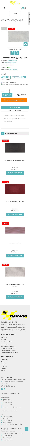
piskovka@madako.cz (8, 438)
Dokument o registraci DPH (8, 348)
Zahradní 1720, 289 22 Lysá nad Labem (9, 400)
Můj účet (3, 339)
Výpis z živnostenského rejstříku (9, 352)
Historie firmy (4, 359)
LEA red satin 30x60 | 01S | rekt (15, 201)
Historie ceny (13, 82)
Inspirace (3, 368)
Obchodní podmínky (6, 344)
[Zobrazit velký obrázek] (25, 44)
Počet (2, 91)
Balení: (2, 62)
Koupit (8, 95)
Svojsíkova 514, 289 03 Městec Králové (13, 381)
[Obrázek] (4, 28)
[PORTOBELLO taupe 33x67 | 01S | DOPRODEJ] (15, 271)
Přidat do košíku (16, 173)
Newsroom (4, 364)
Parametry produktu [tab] (15, 110)
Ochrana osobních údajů (7, 346)
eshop (7, 19)
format (21, 19)
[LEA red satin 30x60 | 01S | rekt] (15, 189)
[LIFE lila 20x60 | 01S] (15, 230)
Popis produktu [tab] (15, 107)
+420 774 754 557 (7, 420)
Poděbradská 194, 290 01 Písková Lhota (13, 434)
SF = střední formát (5, 21)
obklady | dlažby (14, 19)
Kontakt (3, 370)
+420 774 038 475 (7, 403)
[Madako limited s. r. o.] (15, 2)
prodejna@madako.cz (8, 405)
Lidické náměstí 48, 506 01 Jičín (8, 417)
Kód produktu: (4, 60)
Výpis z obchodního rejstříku (8, 350)
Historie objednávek (6, 342)
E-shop (3, 362)
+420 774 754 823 (7, 436)
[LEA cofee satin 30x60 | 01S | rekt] (15, 147)
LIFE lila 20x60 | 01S (15, 243)
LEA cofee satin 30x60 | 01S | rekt (15, 160)
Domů (2, 19)
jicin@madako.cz (7, 422)
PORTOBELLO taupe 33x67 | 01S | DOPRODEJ (15, 285)
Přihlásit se (4, 337)
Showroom (4, 366)
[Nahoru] (26, 429)
